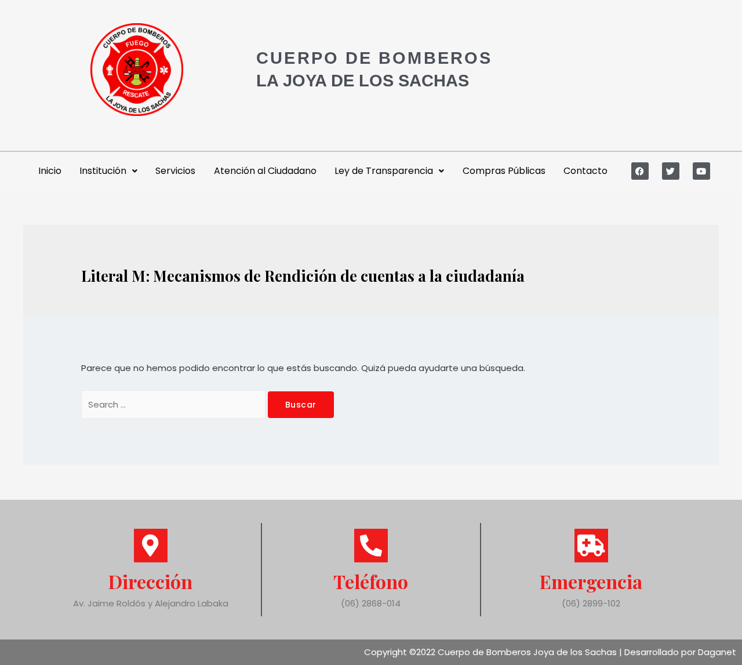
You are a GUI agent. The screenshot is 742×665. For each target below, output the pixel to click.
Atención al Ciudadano (265, 170)
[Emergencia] (591, 545)
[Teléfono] (371, 545)
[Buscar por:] (174, 404)
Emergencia (591, 581)
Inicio (49, 170)
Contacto (585, 170)
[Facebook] (640, 171)
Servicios (175, 170)
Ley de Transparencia (383, 170)
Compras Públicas (504, 170)
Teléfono (370, 581)
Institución (102, 170)
